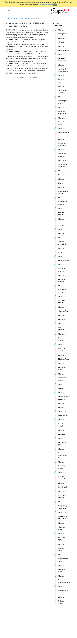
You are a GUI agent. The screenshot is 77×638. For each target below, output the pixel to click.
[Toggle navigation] (8, 11)
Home (10, 18)
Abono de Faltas (63, 311)
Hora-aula (61, 233)
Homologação (63, 487)
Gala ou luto (62, 319)
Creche (60, 388)
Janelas (60, 183)
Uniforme (61, 407)
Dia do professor (63, 359)
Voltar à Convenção (58, 24)
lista (15, 18)
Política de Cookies (46, 5)
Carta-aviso (62, 434)
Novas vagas (62, 175)
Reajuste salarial (63, 50)
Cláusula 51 (32, 77)
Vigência (61, 42)
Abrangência (62, 34)
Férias (60, 252)
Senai (21, 18)
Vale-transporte (63, 415)
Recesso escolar (63, 260)
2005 (27, 18)
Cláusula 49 (22, 77)
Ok (55, 5)
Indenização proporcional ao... (62, 455)
